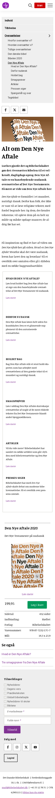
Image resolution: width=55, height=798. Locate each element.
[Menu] (50, 5)
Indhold (9, 20)
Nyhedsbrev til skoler (18, 701)
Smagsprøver (18, 79)
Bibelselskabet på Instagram (17, 747)
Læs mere (11, 297)
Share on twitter (14, 110)
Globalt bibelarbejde (18, 697)
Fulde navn (13, 720)
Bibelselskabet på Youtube (35, 747)
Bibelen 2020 (15, 58)
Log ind (10, 758)
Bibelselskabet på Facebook (8, 747)
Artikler (14, 84)
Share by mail (24, 110)
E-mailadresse (14, 711)
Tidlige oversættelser (19, 49)
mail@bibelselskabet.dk (15, 787)
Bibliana (11, 705)
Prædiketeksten (15, 693)
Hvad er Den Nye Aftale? (24, 66)
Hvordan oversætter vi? (20, 45)
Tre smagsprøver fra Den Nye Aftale (23, 662)
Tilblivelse (10, 28)
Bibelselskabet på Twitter (26, 747)
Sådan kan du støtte (33, 792)
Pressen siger (18, 88)
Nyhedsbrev (13, 684)
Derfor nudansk (19, 70)
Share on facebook (5, 110)
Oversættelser (12, 35)
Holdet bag (17, 75)
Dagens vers (14, 689)
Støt (40, 5)
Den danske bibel (17, 53)
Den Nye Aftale (16, 62)
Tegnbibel (13, 97)
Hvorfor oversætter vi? (20, 40)
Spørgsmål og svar (21, 93)
